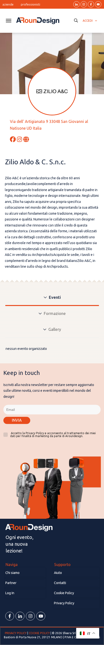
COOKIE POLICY (39, 633)
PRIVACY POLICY (16, 633)
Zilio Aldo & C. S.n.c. (35, 162)
